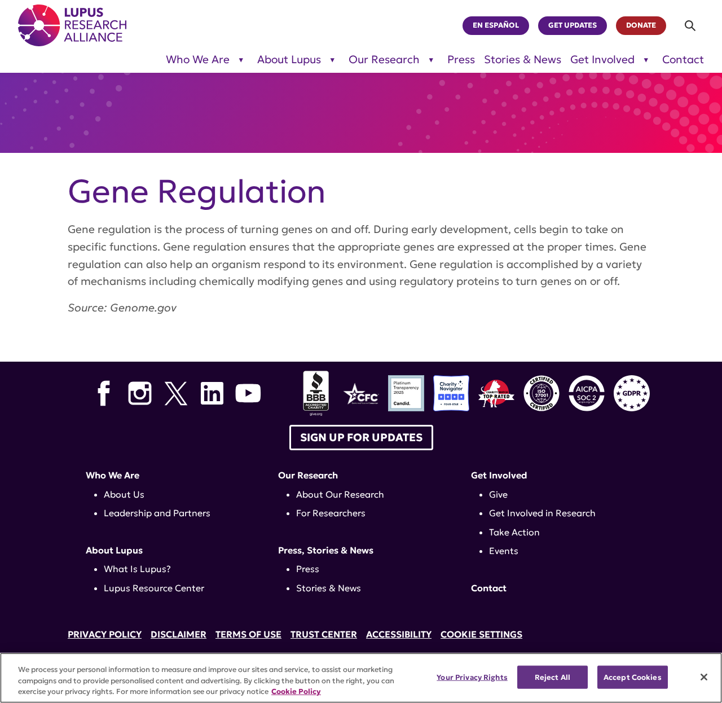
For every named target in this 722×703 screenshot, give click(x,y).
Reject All (552, 677)
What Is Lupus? (137, 568)
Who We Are (198, 59)
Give (498, 494)
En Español (496, 25)
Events (503, 550)
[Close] (704, 677)
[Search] (691, 25)
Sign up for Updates (361, 437)
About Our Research (340, 494)
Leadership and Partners (157, 513)
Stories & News (522, 59)
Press (461, 59)
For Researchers (331, 513)
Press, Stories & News (325, 550)
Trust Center (323, 634)
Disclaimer (178, 634)
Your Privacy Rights (472, 677)
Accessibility (399, 634)
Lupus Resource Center (154, 588)
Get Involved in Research (542, 513)
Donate (641, 25)
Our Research (384, 59)
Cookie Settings (481, 634)
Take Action (514, 532)
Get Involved (602, 59)
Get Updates (572, 25)
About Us (124, 494)
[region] (361, 678)
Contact (683, 59)
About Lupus (289, 59)
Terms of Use (248, 634)
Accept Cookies (633, 677)
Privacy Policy (105, 634)
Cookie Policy (296, 691)
